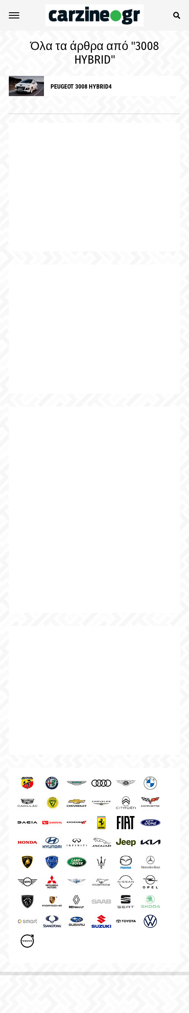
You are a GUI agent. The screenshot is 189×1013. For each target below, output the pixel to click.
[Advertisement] (94, 509)
